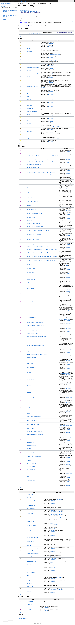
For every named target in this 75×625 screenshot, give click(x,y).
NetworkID (29, 99)
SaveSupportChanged (31, 578)
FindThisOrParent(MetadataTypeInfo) (34, 213)
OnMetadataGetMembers (32, 420)
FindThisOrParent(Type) (31, 209)
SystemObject (22, 7)
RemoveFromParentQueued (32, 128)
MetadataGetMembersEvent (32, 550)
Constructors (23, 28)
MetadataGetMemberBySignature (33, 297)
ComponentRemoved (31, 505)
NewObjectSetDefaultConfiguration (34, 340)
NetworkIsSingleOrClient (32, 111)
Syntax (20, 18)
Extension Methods (25, 597)
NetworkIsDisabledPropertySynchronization (35, 325)
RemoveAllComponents (31, 463)
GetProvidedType (30, 276)
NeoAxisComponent (24, 9)
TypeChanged (29, 588)
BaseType (29, 45)
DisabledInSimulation (31, 521)
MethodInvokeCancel (31, 310)
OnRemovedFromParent (32, 437)
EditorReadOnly (30, 70)
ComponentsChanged (31, 508)
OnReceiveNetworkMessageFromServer (35, 434)
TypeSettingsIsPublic (31, 480)
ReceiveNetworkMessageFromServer (34, 569)
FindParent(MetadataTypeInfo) (33, 201)
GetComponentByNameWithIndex (33, 239)
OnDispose (29, 385)
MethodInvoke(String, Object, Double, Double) (65, 289)
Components (29, 51)
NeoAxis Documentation (6, 3)
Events (20, 490)
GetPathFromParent (31, 268)
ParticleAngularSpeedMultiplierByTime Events (10, 18)
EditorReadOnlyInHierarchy (32, 73)
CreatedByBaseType (31, 56)
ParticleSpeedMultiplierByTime (54, 54)
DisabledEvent (29, 517)
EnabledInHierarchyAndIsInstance (33, 86)
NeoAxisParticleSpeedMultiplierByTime (29, 11)
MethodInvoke (30, 305)
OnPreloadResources (31, 428)
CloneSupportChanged (31, 500)
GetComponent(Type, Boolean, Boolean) (35, 226)
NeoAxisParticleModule (25, 10)
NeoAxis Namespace (23, 618)
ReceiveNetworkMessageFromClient (34, 567)
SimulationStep (30, 583)
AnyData (28, 43)
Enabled (28, 76)
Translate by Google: (4, 620)
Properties (22, 38)
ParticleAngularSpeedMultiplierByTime (34, 33)
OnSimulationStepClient (31, 445)
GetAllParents (29, 220)
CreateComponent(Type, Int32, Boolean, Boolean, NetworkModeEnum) (41, 172)
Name (28, 96)
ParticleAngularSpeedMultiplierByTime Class (9, 8)
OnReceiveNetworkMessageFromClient (34, 431)
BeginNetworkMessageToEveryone (34, 164)
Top (20, 36)
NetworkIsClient (30, 101)
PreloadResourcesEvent (31, 561)
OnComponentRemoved (31, 367)
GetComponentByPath (31, 243)
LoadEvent (29, 545)
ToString (28, 476)
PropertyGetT (30, 607)
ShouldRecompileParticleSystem (33, 473)
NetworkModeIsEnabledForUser (33, 330)
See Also (21, 615)
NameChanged (30, 556)
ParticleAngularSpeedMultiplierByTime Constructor (10, 11)
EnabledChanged (30, 530)
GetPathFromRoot (30, 272)
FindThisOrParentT (31, 217)
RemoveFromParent (31, 469)
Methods (21, 146)
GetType (28, 282)
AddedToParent (30, 494)
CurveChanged (30, 513)
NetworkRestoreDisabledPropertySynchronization (37, 336)
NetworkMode (29, 114)
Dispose (28, 182)
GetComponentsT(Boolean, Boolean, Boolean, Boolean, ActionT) (41, 260)
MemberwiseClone (30, 294)
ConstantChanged (30, 510)
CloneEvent (29, 497)
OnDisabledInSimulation (32, 379)
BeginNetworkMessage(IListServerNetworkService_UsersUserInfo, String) (42, 159)
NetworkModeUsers (31, 117)
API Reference (4, 4)
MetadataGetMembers (31, 301)
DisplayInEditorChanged (31, 525)
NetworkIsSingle (30, 108)
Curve (28, 59)
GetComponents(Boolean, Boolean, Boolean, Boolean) (38, 246)
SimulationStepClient (31, 586)
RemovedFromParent (31, 572)
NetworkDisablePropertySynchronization (35, 322)
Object (67, 188)
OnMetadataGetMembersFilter (33, 424)
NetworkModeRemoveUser (32, 333)
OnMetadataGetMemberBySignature (34, 416)
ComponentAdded (30, 502)
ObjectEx (46, 602)
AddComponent (30, 150)
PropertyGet (29, 604)
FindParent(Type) (30, 197)
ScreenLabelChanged (31, 580)
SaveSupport (29, 131)
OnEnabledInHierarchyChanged (33, 400)
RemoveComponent (31, 466)
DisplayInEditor (30, 62)
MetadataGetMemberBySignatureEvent (34, 548)
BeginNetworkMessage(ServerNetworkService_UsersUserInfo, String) (41, 161)
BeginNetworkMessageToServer (33, 167)
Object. (63, 294)
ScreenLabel (29, 134)
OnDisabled (29, 372)
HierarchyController (31, 91)
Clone (28, 169)
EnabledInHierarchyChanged (32, 537)
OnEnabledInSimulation (31, 407)
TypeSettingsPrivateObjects (32, 140)
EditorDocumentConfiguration (33, 67)
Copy (72, 21)
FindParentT (30, 205)
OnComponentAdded (31, 363)
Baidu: (2, 621)
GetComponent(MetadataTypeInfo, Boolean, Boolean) (38, 230)
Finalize (28, 192)
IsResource (29, 93)
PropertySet (29, 460)
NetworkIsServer (30, 105)
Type (28, 138)
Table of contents (17, 1)
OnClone (28, 360)
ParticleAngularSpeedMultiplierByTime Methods (10, 16)
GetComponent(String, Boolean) (33, 223)
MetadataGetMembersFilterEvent (33, 553)
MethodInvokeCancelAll (31, 317)
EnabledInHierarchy (31, 80)
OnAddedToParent (30, 349)
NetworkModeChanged (31, 558)
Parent (28, 120)
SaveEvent (29, 575)
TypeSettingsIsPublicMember (32, 484)
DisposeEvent (29, 528)
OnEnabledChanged (31, 397)
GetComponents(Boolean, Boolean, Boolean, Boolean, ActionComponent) (42, 249)
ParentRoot (29, 123)
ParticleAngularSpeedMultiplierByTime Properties (10, 13)
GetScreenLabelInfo (31, 279)
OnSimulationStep (30, 442)
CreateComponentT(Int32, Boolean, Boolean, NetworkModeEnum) (40, 178)
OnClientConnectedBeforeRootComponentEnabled (37, 354)
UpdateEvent (29, 591)
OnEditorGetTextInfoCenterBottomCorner (35, 388)
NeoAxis (3, 6)
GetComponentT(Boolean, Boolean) (34, 234)
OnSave (28, 439)
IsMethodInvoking (30, 288)
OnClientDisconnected (31, 357)
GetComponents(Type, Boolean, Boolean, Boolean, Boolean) (39, 252)
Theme (23, 1)
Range (28, 126)
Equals (28, 187)
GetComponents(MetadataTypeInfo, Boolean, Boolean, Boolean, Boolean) (42, 256)
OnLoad (28, 413)
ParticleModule (69, 349)
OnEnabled (29, 392)
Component (50, 43)
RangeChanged (30, 564)
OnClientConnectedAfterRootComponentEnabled (36, 351)
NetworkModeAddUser (31, 328)
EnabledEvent (29, 534)
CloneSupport (29, 48)
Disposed (28, 64)
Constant (28, 54)
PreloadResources (30, 452)
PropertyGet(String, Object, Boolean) (34, 456)
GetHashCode (29, 264)
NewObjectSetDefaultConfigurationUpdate (35, 345)
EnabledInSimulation (31, 541)
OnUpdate (29, 448)
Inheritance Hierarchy (26, 6)
